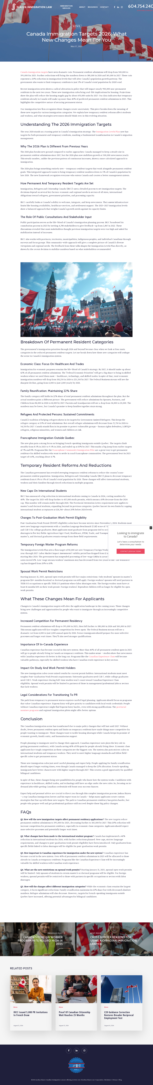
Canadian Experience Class (102, 656)
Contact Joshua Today (130, 551)
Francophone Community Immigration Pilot (73, 450)
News (76, 26)
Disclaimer (107, 1080)
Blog (120, 1080)
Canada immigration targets (34, 72)
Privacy (115, 1080)
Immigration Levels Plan (108, 132)
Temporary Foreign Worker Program (43, 544)
